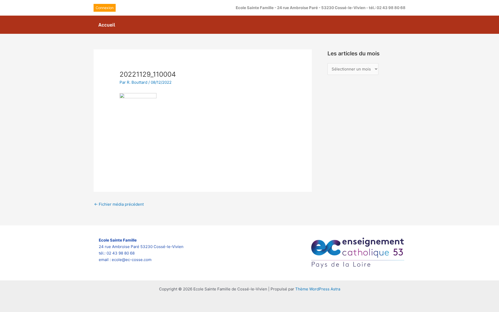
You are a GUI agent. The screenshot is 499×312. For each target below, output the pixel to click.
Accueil (106, 25)
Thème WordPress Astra (317, 289)
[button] (105, 8)
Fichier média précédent (119, 204)
